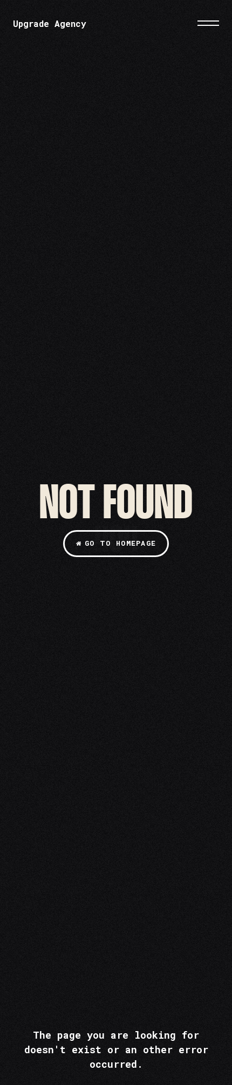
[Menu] (208, 23)
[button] (115, 543)
